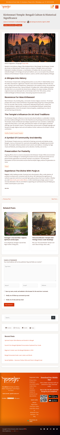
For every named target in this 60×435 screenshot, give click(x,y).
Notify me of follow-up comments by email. (18, 295)
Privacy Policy (32, 380)
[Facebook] (44, 429)
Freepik (12, 431)
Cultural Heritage (20, 22)
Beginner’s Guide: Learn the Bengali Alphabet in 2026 (19, 350)
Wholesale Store (34, 412)
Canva (16, 431)
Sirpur (6, 166)
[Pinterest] (53, 429)
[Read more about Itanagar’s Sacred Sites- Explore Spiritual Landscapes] (16, 224)
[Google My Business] (41, 429)
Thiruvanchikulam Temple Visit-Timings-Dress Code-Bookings (43, 239)
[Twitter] (47, 429)
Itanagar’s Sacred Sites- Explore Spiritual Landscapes (15, 239)
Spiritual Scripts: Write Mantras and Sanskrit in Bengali (19, 340)
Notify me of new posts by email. (15, 299)
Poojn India (25, 63)
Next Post (55, 199)
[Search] (53, 317)
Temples (19, 25)
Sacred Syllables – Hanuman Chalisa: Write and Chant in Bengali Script (23, 360)
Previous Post (6, 199)
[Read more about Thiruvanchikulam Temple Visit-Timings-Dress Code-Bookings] (44, 224)
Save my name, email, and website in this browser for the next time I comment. (27, 291)
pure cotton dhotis (22, 180)
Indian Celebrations (9, 25)
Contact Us (32, 392)
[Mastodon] (57, 429)
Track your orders (34, 406)
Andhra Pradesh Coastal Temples (14, 133)
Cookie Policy (32, 386)
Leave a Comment (8, 22)
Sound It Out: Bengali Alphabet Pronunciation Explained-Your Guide (23, 345)
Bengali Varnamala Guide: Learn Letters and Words (18, 355)
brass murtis (13, 180)
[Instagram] (50, 429)
